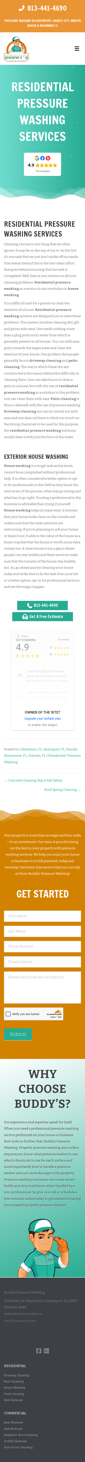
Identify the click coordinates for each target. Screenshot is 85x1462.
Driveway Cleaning (16, 1375)
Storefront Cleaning (18, 1447)
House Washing (14, 1387)
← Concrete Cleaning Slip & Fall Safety (33, 780)
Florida (71, 749)
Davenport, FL (54, 749)
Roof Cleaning (14, 1381)
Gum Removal (13, 1429)
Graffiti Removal (15, 1441)
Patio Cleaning (14, 1394)
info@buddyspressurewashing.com (23, 1313)
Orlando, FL (37, 756)
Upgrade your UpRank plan (43, 718)
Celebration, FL (30, 749)
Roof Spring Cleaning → (62, 790)
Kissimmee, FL (15, 756)
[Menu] (77, 48)
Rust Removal (13, 1400)
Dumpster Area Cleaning (21, 1435)
